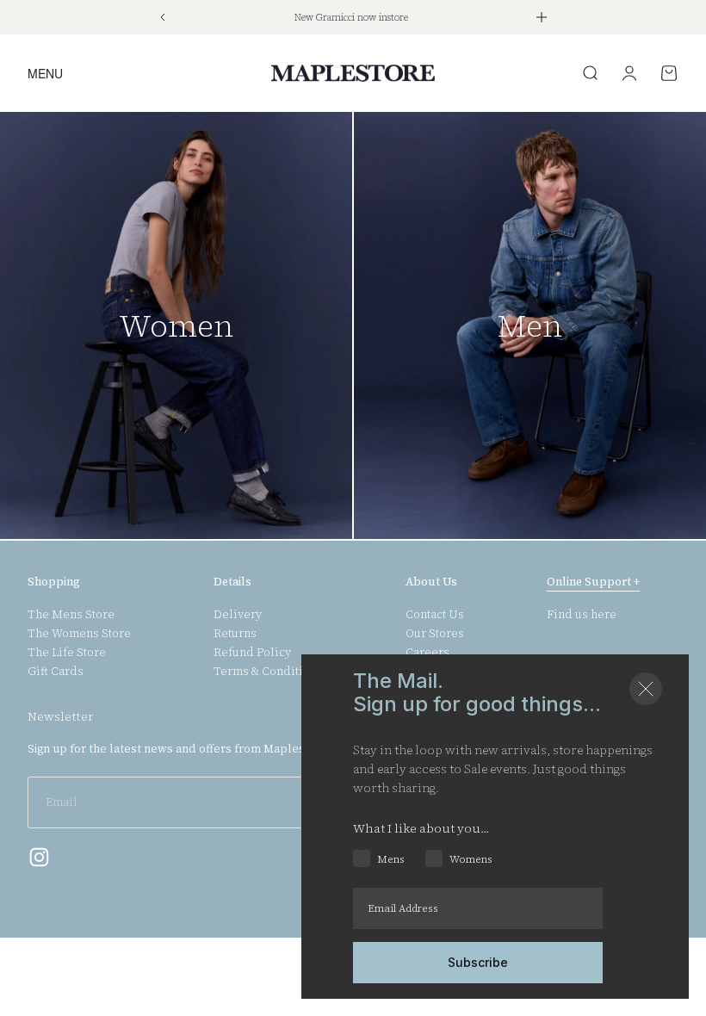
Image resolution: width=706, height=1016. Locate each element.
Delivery (238, 615)
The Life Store (67, 652)
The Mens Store (71, 615)
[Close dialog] (646, 689)
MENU (45, 73)
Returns (235, 634)
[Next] (541, 17)
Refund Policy (252, 652)
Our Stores (435, 634)
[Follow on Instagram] (39, 857)
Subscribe (478, 962)
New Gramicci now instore (351, 17)
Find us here (581, 615)
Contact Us (435, 615)
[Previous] (162, 17)
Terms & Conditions (268, 671)
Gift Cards (56, 671)
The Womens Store (79, 634)
